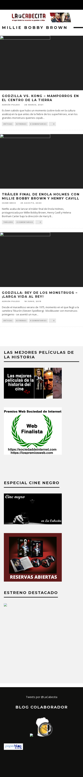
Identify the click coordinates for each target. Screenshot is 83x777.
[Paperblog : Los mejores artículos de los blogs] (13, 749)
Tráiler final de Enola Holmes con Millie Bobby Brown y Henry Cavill (41, 196)
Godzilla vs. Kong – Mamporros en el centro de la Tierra (40, 98)
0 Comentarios (38, 124)
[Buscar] (80, 5)
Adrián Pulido (11, 105)
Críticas (7, 124)
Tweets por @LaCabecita (41, 697)
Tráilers (8, 222)
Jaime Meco (9, 203)
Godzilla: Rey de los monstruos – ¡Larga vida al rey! (40, 295)
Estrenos (21, 124)
